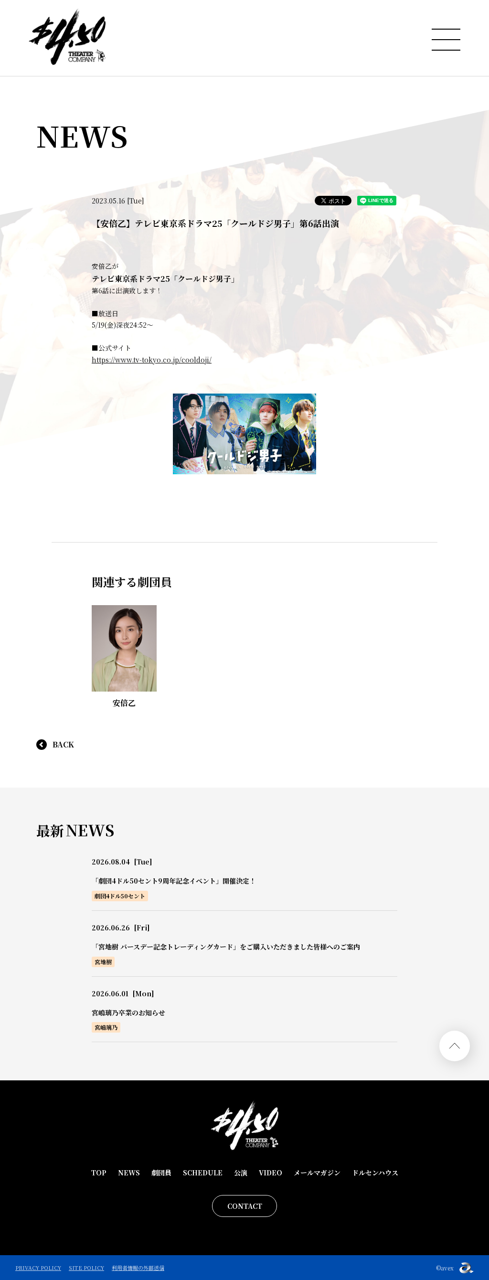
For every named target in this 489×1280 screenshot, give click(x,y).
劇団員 (161, 1172)
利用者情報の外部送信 (138, 1267)
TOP (98, 1172)
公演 (240, 1172)
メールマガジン (317, 1172)
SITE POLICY (86, 1267)
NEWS (129, 1172)
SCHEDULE (203, 1172)
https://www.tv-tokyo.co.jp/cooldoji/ (152, 359)
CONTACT (244, 1206)
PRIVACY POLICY (38, 1267)
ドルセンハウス (375, 1172)
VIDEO (270, 1172)
